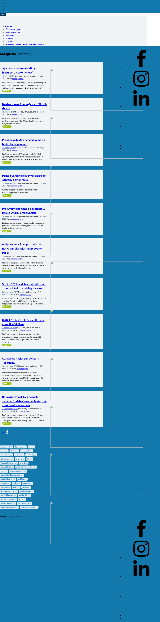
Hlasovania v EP (13, 32)
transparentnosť (9, 491)
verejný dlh (24, 495)
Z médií (9, 38)
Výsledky (10, 35)
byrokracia (20, 447)
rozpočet (5, 487)
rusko (16, 487)
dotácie (19, 455)
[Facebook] (141, 67)
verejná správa (26, 491)
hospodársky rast (9, 463)
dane (4, 451)
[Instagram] (141, 87)
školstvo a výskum (9, 507)
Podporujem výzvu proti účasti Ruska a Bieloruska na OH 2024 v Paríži (22, 248)
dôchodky (31, 455)
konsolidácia (7, 467)
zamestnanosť (8, 503)
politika (22, 479)
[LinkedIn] (141, 106)
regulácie (27, 483)
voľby (22, 499)
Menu (3, 14)
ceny (31, 447)
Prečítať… (7, 91)
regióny (16, 483)
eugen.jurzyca (18, 78)
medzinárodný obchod (26, 467)
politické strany (8, 479)
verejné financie (8, 495)
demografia (26, 451)
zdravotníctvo (24, 503)
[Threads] (141, 126)
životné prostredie (29, 507)
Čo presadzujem (13, 29)
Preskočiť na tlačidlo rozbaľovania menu (25, 44)
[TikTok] (141, 145)
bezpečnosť (6, 447)
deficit (14, 451)
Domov (8, 26)
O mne (9, 41)
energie (20, 459)
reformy (5, 483)
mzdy (4, 471)
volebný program (8, 499)
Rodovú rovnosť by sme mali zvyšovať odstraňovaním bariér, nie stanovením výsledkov (24, 401)
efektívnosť (7, 459)
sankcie (26, 487)
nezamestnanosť (18, 471)
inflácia (23, 463)
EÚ (29, 459)
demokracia (6, 455)
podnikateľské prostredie (12, 475)
